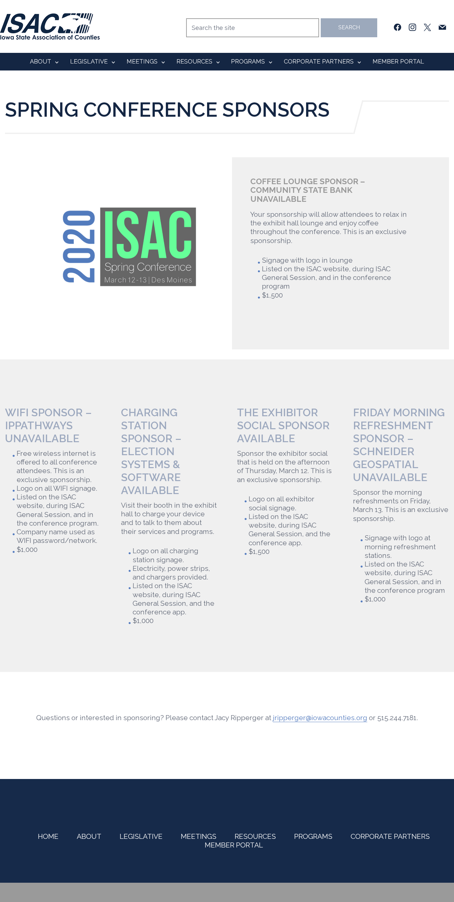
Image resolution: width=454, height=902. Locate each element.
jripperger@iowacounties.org (320, 717)
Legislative (89, 61)
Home (48, 836)
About (40, 61)
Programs (248, 61)
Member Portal (398, 61)
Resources (194, 61)
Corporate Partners (319, 61)
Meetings (142, 61)
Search (349, 27)
